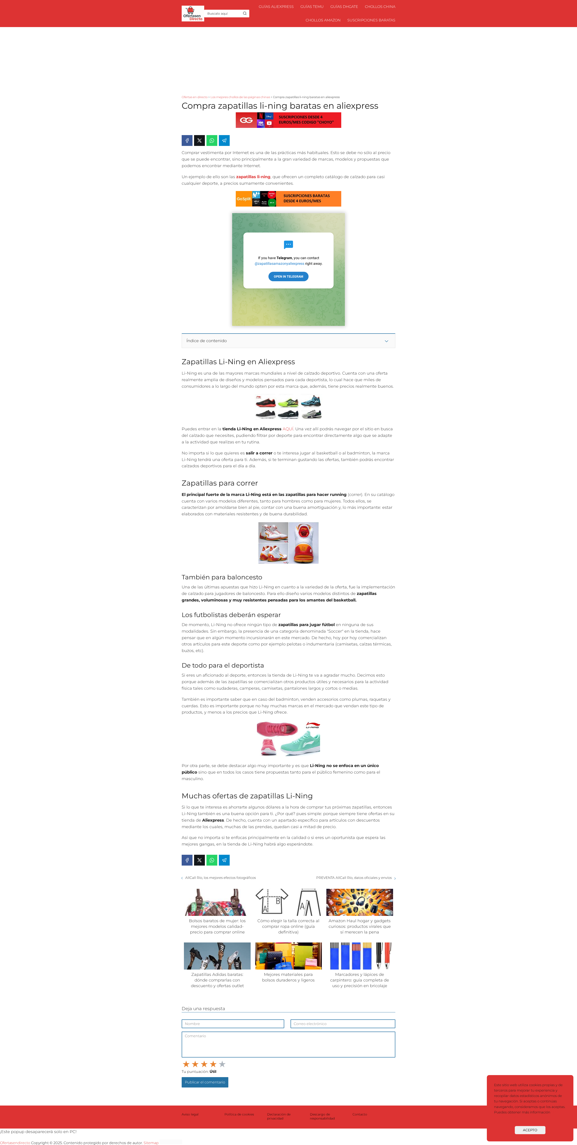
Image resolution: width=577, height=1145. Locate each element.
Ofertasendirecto (15, 1143)
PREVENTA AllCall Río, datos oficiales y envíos (354, 877)
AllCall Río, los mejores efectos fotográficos (220, 877)
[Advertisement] (288, 60)
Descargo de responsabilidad (322, 1116)
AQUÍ (288, 428)
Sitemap (151, 1143)
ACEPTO (530, 1130)
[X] (199, 140)
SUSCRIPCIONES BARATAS (371, 20)
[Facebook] (187, 140)
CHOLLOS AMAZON (323, 20)
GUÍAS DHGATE (344, 7)
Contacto (360, 1114)
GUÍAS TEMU (312, 7)
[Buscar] (244, 13)
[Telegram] (224, 140)
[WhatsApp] (211, 140)
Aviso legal (190, 1114)
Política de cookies (239, 1114)
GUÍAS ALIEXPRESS (276, 7)
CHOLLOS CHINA (380, 7)
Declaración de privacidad (279, 1116)
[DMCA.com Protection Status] (171, 1143)
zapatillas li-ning (253, 176)
